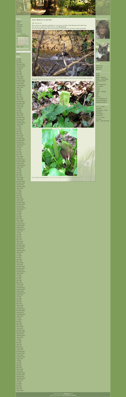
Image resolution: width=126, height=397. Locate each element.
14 (23, 40)
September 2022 (20, 122)
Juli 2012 (18, 339)
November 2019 (20, 183)
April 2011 (19, 365)
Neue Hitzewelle (105, 121)
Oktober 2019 (20, 185)
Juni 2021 (18, 149)
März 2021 (19, 154)
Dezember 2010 (20, 373)
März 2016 (19, 261)
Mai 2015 (18, 279)
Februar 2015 (19, 284)
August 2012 (19, 337)
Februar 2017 (19, 241)
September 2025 (20, 66)
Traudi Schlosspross (101, 100)
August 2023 (19, 106)
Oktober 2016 (20, 248)
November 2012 (20, 332)
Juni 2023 (18, 108)
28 (23, 44)
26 (20, 44)
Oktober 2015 (20, 270)
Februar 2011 (19, 369)
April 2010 (19, 387)
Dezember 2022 (20, 117)
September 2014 (20, 293)
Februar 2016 (19, 263)
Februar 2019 (19, 199)
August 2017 (19, 231)
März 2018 (19, 218)
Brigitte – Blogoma (101, 77)
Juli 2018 (18, 211)
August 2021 (19, 146)
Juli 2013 (18, 318)
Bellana (98, 75)
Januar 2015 (19, 286)
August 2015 (19, 273)
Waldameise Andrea (101, 102)
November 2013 (20, 310)
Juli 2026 (18, 59)
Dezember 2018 (20, 202)
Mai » (22, 46)
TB (58, 177)
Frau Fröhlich (99, 86)
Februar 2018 (19, 220)
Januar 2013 (19, 328)
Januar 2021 (19, 158)
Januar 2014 (19, 307)
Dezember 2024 (20, 80)
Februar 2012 (19, 348)
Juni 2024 (18, 91)
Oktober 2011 (19, 355)
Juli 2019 (18, 190)
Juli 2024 (18, 89)
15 (24, 40)
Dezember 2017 (20, 224)
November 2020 (20, 161)
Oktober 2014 (20, 291)
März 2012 (19, 346)
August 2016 (19, 252)
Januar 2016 (19, 264)
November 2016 (20, 247)
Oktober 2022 (20, 121)
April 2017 (19, 238)
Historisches (99, 115)
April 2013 (19, 323)
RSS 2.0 (55, 177)
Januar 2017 (19, 243)
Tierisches (19, 30)
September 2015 (20, 271)
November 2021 (20, 140)
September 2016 (20, 250)
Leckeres (18, 28)
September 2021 (20, 144)
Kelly (97, 93)
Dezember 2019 (20, 181)
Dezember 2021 (20, 138)
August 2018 (19, 209)
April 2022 (19, 131)
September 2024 (20, 85)
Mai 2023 (18, 110)
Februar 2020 (19, 177)
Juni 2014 (18, 298)
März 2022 (19, 133)
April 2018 (19, 216)
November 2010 (20, 374)
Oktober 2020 (20, 163)
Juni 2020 (18, 170)
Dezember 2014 (20, 287)
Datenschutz (99, 65)
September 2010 (20, 378)
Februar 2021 (19, 156)
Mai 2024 (18, 92)
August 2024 (19, 87)
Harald (97, 90)
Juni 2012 (18, 341)
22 (24, 42)
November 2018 (20, 204)
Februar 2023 (19, 114)
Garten (18, 23)
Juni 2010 (18, 383)
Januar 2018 (19, 222)
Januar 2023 (19, 115)
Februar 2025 (19, 76)
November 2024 (20, 82)
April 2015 (19, 280)
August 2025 (19, 68)
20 (21, 42)
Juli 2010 (18, 381)
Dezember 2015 (20, 266)
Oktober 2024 (20, 83)
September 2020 (20, 165)
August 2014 (19, 295)
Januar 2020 (19, 179)
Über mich (98, 69)
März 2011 (19, 367)
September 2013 (20, 314)
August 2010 (19, 380)
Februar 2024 (19, 98)
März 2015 (19, 282)
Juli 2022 (18, 126)
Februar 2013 (19, 326)
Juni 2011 (18, 362)
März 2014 (19, 303)
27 (21, 44)
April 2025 (19, 73)
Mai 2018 (18, 215)
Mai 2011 (18, 364)
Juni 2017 (18, 234)
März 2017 (19, 239)
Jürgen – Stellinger (101, 91)
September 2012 (20, 335)
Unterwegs (19, 32)
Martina (98, 97)
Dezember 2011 (20, 351)
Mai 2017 (18, 236)
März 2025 (19, 75)
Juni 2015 (18, 277)
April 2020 (19, 174)
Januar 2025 (19, 78)
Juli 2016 (18, 254)
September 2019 (20, 186)
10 (27, 39)
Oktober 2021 (20, 142)
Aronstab (63, 177)
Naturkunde (38, 23)
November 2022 (20, 119)
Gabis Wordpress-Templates (69, 395)
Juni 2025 (18, 69)
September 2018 (20, 208)
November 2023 (20, 103)
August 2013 (19, 316)
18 (18, 42)
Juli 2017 (18, 232)
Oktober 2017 (20, 227)
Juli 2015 (18, 275)
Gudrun (98, 88)
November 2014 (20, 289)
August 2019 (19, 188)
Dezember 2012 (20, 330)
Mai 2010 (18, 385)
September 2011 (20, 357)
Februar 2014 (19, 305)
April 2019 (19, 195)
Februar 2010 (19, 390)
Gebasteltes (19, 24)
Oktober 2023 (20, 105)
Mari (97, 95)
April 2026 (19, 62)
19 (20, 42)
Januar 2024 (19, 99)
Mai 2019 (18, 193)
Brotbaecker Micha (101, 81)
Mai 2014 (18, 300)
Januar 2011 (19, 371)
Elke (97, 82)
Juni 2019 (18, 192)
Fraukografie (99, 110)
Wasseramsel (68, 177)
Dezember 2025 (20, 64)
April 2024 (19, 94)
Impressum (99, 67)
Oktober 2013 (20, 312)
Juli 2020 (18, 169)
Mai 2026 (18, 60)
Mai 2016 (18, 257)
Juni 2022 (18, 128)
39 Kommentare (75, 177)
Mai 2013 (18, 321)
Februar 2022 (19, 135)
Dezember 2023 (20, 101)
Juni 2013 (18, 319)
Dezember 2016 (20, 245)
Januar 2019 (19, 201)
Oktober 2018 (20, 206)
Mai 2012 (18, 342)
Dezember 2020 (20, 160)
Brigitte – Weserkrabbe (102, 79)
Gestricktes (19, 26)
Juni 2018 (18, 213)
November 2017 (20, 225)
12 (20, 40)
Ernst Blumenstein (101, 84)
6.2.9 (68, 393)
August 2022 (19, 124)
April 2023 (19, 112)
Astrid (97, 74)
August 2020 (19, 167)
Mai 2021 (18, 151)
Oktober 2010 (20, 376)
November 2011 (20, 353)
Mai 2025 (18, 71)
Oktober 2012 (20, 333)
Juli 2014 (18, 296)
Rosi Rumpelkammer (101, 98)
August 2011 (19, 358)
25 (18, 44)
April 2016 (19, 259)
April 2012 (19, 344)
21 (23, 42)
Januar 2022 (19, 137)
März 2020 (19, 176)
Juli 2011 (18, 360)
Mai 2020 (18, 172)
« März (18, 46)
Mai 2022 (18, 130)
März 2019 (19, 197)
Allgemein (19, 21)
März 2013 (19, 325)
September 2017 (20, 229)
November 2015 (20, 268)
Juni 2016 (18, 255)
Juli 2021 (18, 147)
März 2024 (19, 96)
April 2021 (19, 153)
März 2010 (19, 388)
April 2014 (19, 302)
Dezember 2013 (20, 309)
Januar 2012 (19, 349)
